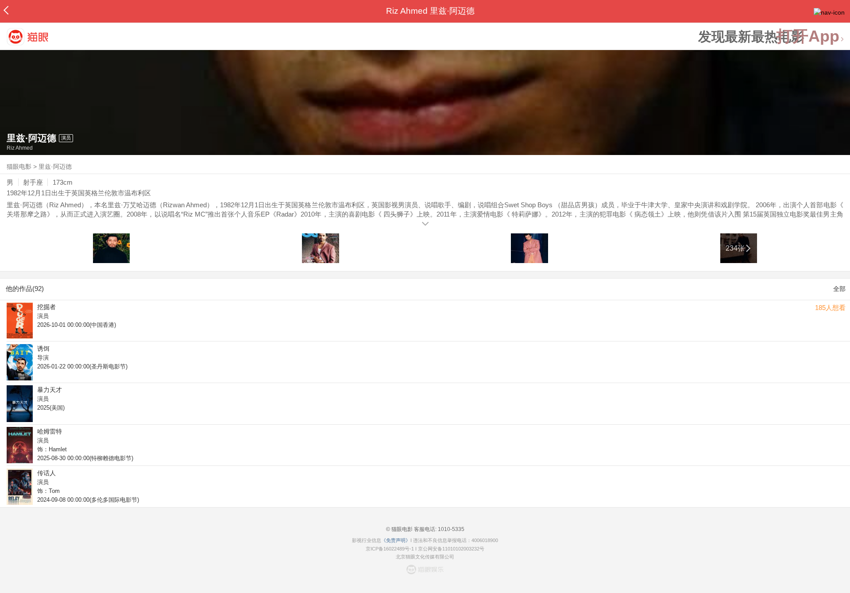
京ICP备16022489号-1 (390, 548)
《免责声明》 (395, 540)
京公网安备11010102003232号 (451, 548)
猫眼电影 (19, 166)
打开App (808, 36)
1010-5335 (450, 529)
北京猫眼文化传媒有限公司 (425, 556)
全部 (839, 288)
